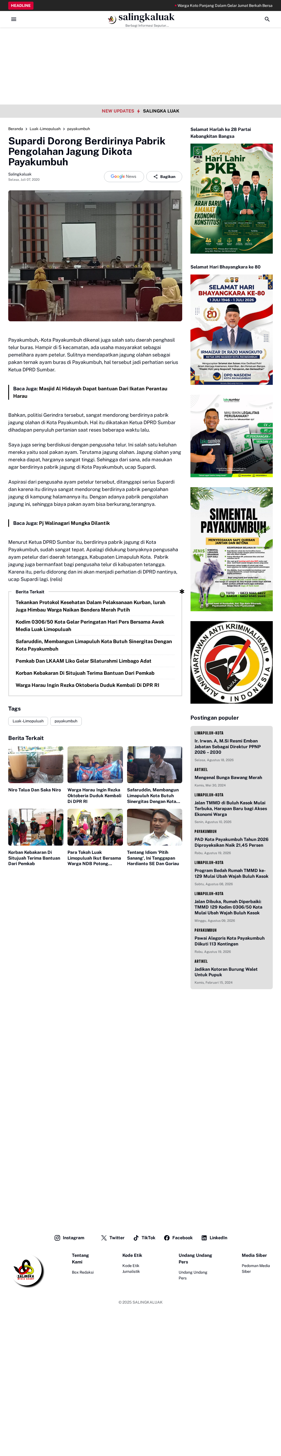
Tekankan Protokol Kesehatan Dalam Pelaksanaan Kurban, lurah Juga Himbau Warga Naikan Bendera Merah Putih (90, 606)
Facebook (182, 1237)
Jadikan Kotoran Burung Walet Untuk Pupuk (226, 972)
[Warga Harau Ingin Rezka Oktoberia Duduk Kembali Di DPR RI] (95, 764)
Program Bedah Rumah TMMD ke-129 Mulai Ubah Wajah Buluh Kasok (231, 873)
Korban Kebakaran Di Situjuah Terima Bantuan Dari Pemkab (85, 673)
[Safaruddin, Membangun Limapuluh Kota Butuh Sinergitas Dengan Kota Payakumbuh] (154, 764)
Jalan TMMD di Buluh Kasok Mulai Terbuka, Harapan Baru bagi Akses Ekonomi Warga (231, 808)
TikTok (148, 1237)
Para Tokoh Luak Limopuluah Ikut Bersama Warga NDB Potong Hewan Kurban (94, 858)
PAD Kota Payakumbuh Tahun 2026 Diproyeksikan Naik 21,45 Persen (232, 842)
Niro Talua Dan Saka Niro (34, 790)
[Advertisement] (140, 38)
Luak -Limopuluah (28, 721)
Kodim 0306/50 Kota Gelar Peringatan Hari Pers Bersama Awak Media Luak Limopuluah (90, 625)
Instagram (73, 1237)
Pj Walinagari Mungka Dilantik (74, 523)
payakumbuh (66, 721)
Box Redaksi (83, 1272)
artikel (201, 769)
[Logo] (26, 1270)
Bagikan (167, 176)
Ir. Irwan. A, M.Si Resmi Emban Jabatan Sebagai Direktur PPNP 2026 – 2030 (228, 746)
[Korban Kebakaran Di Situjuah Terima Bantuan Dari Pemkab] (35, 827)
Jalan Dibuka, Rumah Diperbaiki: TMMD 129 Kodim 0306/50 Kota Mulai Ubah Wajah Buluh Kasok (228, 907)
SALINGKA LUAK (161, 111)
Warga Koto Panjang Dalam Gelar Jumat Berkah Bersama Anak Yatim (213, 5)
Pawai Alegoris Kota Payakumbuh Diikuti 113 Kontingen (230, 941)
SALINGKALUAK (148, 1302)
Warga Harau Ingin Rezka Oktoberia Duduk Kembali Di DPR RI (87, 685)
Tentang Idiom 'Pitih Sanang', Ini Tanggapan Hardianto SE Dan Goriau (153, 858)
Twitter (117, 1237)
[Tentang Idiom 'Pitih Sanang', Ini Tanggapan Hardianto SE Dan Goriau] (154, 827)
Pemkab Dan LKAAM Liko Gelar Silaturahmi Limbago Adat (83, 661)
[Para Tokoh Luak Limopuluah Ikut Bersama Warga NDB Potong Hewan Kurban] (95, 827)
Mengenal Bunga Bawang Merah (228, 777)
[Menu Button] (13, 19)
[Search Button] (267, 19)
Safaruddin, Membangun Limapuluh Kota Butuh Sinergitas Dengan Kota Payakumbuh (94, 645)
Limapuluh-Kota (209, 733)
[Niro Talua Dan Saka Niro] (35, 764)
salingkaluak (147, 16)
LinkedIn (218, 1237)
